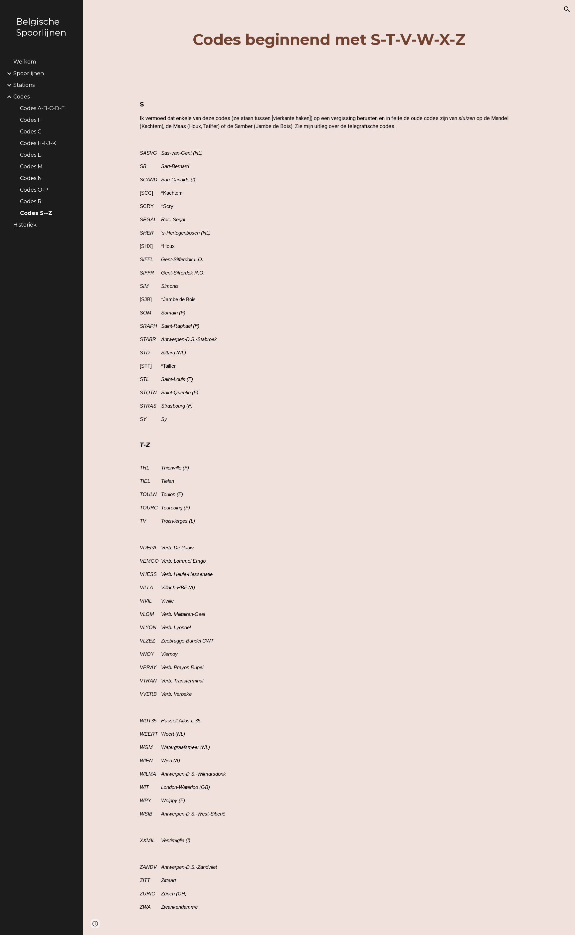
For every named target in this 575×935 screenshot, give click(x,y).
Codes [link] (21, 97)
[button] (567, 9)
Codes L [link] (30, 155)
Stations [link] (24, 85)
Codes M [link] (31, 166)
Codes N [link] (31, 178)
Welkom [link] (24, 62)
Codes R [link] (31, 201)
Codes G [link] (31, 131)
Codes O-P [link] (34, 190)
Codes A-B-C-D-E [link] (42, 108)
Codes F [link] (30, 120)
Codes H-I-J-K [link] (38, 143)
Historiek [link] (25, 225)
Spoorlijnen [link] (28, 73)
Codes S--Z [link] (36, 213)
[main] (329, 40)
